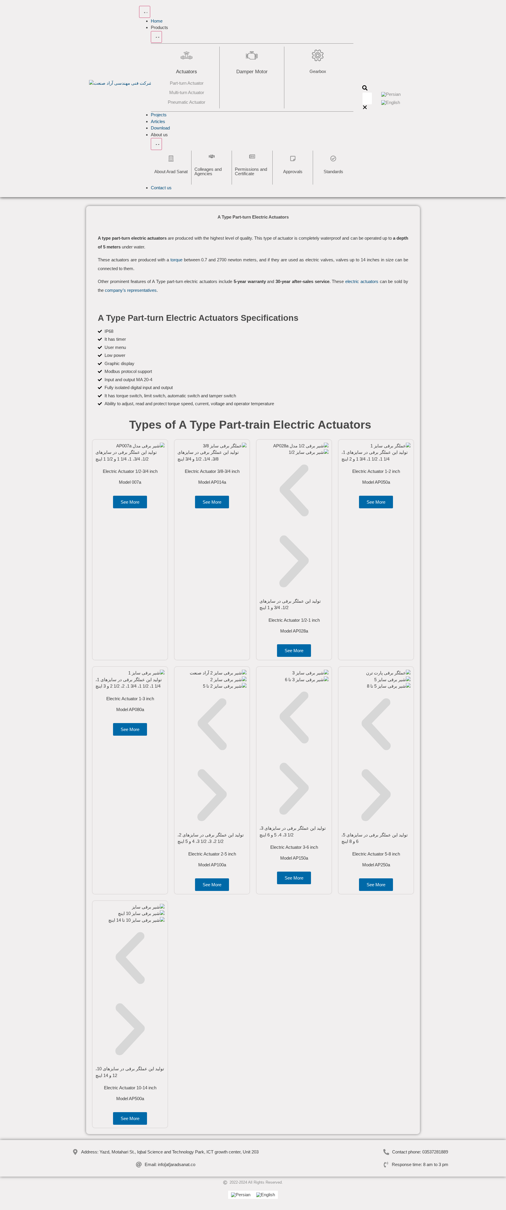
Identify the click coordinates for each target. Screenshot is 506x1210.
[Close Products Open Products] (156, 37)
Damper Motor (252, 71)
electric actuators (362, 281)
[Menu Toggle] (144, 12)
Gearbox (318, 71)
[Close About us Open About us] (156, 144)
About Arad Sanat (171, 171)
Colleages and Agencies (208, 171)
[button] (364, 89)
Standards (333, 171)
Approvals (292, 171)
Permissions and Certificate (251, 171)
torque (176, 259)
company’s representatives (131, 290)
